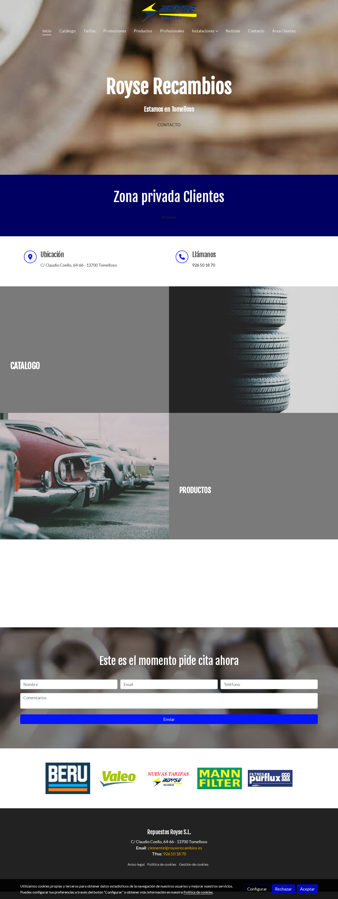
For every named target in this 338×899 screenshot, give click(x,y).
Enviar (169, 718)
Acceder (169, 217)
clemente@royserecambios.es (175, 847)
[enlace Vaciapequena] (90, 349)
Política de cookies (161, 864)
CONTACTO (169, 124)
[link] (169, 12)
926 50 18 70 (174, 853)
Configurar (257, 888)
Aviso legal (136, 864)
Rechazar (283, 888)
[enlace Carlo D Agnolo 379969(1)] (90, 475)
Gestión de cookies (194, 864)
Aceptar (307, 888)
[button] (205, 31)
